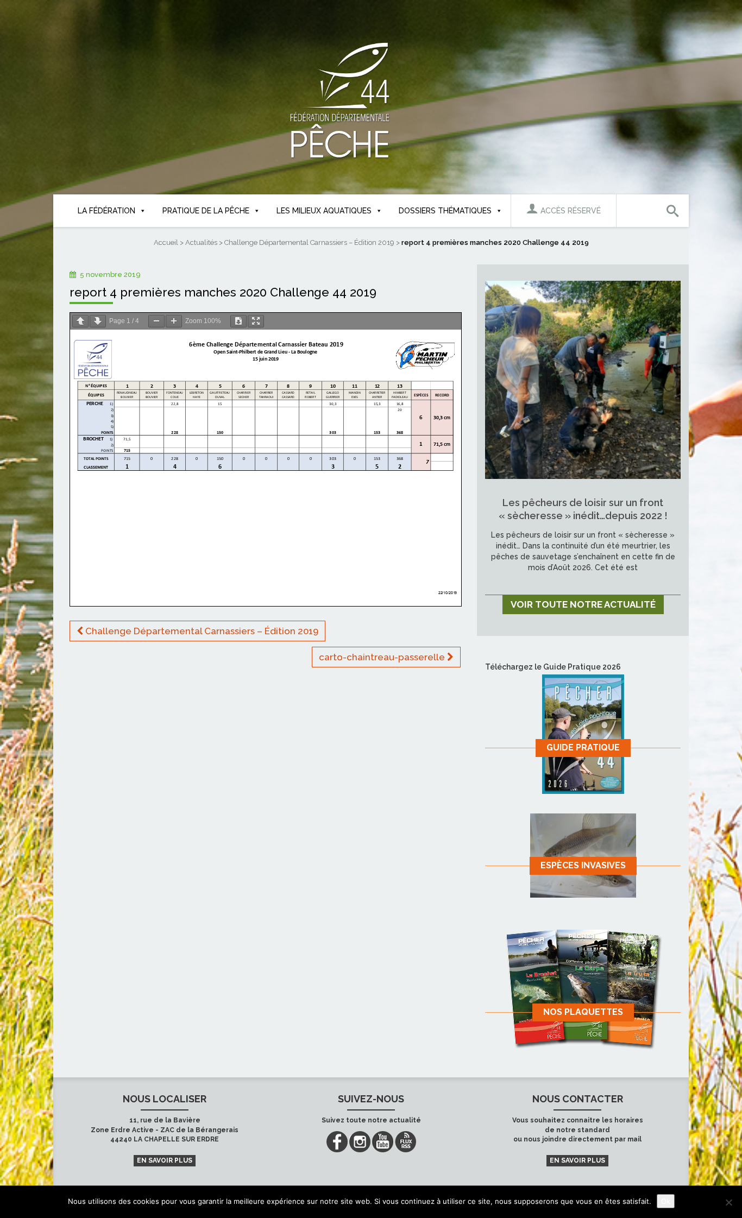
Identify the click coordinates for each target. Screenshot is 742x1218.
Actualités (201, 242)
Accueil (166, 242)
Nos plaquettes (583, 1012)
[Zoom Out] (156, 321)
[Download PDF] (238, 321)
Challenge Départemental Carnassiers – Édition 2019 (309, 242)
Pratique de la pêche (205, 210)
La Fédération (106, 210)
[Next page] (98, 321)
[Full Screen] (256, 321)
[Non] (728, 1202)
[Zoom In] (174, 321)
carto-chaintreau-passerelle (383, 657)
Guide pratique (583, 747)
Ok (665, 1201)
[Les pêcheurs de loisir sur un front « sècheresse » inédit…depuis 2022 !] (583, 379)
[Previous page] (80, 321)
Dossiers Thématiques (445, 210)
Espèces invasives (583, 865)
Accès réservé (569, 210)
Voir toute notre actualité (583, 604)
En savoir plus (164, 1160)
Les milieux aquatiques (324, 210)
